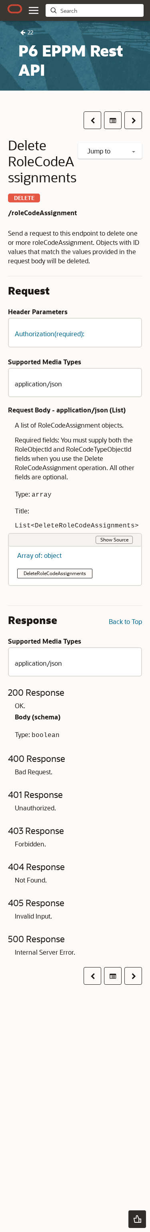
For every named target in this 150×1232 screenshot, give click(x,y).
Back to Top (125, 621)
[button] (33, 10)
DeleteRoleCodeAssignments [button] (55, 573)
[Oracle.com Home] (14, 8)
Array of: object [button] (39, 555)
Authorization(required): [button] (49, 333)
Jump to (99, 151)
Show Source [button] (114, 539)
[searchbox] (100, 11)
